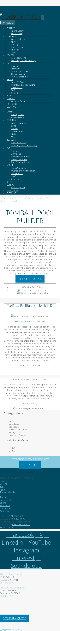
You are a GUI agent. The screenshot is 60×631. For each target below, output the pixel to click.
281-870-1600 (16, 516)
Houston (4, 480)
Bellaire (3, 483)
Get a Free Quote (30, 279)
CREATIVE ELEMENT (21, 524)
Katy (2, 486)
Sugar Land (5, 499)
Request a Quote (14, 618)
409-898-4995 (18, 518)
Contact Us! (30, 465)
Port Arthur (5, 511)
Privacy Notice (6, 527)
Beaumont (5, 505)
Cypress (4, 489)
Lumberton (5, 508)
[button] (11, 629)
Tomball (3, 497)
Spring (3, 502)
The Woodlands (7, 492)
